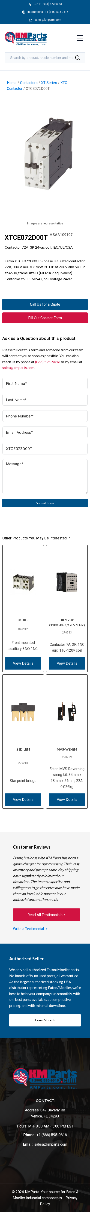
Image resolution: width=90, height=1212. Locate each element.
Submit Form (45, 503)
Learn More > (45, 1020)
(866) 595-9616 (47, 361)
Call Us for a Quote (45, 304)
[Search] (77, 58)
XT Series (49, 83)
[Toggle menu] (80, 38)
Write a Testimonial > (30, 929)
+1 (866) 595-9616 (56, 12)
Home (12, 83)
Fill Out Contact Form (45, 318)
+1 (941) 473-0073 (50, 4)
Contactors (29, 83)
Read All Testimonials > (46, 915)
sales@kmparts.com (47, 19)
